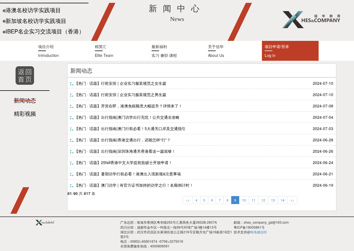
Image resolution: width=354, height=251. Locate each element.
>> (292, 200)
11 (254, 200)
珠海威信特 (258, 231)
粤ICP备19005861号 (249, 227)
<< (188, 200)
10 (244, 200)
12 (263, 200)
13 (273, 200)
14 (283, 200)
